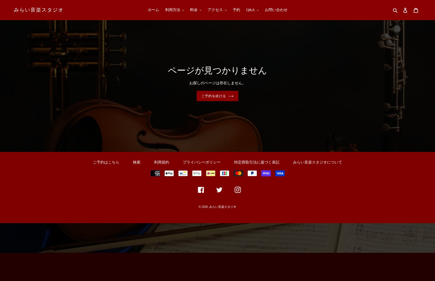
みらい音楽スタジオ (39, 10)
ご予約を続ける (213, 96)
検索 (136, 162)
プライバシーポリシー (202, 162)
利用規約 (161, 162)
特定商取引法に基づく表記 (256, 162)
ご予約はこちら (106, 162)
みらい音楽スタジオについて (317, 162)
